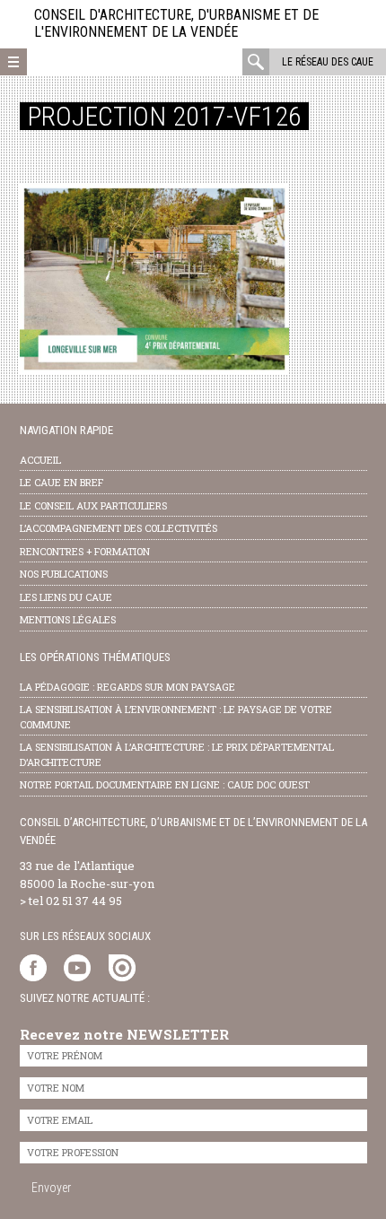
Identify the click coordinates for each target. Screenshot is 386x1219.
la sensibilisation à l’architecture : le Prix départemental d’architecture (177, 754)
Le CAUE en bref (61, 482)
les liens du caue (66, 597)
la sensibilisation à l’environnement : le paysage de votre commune (176, 716)
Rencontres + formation (85, 551)
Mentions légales (68, 619)
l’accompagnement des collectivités (118, 528)
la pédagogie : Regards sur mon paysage (127, 686)
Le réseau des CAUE (327, 62)
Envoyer (51, 1187)
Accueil (40, 459)
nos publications (64, 573)
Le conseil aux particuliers (93, 505)
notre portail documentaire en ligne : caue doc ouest (165, 784)
